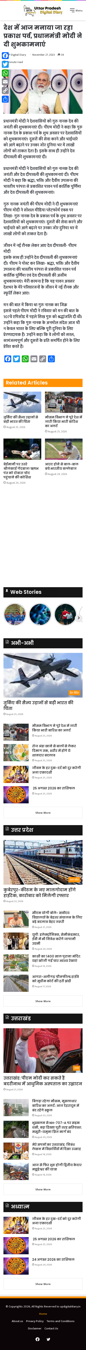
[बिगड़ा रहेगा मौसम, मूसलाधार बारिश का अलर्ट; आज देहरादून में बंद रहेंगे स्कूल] (16, 1107)
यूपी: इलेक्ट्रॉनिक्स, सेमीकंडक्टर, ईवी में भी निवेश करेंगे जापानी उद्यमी (56, 939)
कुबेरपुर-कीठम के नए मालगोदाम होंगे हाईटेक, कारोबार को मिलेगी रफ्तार (39, 892)
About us (17, 1321)
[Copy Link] (5, 90)
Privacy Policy (35, 1321)
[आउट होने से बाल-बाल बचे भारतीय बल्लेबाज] (64, 449)
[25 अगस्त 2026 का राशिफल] (16, 794)
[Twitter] (5, 64)
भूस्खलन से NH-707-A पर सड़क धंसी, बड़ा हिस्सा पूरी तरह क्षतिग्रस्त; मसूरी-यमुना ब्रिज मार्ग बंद (57, 1127)
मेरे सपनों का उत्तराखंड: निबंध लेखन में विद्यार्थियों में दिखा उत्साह (56, 1146)
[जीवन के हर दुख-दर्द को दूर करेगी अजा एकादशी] (16, 774)
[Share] (5, 99)
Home (43, 1313)
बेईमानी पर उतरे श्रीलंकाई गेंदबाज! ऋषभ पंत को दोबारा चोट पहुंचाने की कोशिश (21, 471)
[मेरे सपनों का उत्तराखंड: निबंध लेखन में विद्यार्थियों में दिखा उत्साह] (16, 1151)
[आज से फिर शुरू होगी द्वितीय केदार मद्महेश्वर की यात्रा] (16, 1171)
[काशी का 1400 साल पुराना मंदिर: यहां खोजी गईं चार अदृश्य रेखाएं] (16, 962)
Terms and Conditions (61, 1321)
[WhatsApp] (5, 73)
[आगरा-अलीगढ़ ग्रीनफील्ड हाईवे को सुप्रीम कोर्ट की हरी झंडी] (16, 983)
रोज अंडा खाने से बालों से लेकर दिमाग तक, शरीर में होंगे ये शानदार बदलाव (54, 750)
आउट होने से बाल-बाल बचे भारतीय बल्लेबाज (61, 466)
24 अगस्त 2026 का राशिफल (53, 1259)
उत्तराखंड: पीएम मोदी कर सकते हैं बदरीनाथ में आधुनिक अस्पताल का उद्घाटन (42, 1081)
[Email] (5, 81)
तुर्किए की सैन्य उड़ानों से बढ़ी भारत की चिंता (20, 419)
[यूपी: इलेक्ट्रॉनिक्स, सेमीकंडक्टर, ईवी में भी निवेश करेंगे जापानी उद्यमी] (16, 941)
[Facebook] (5, 55)
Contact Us (51, 1328)
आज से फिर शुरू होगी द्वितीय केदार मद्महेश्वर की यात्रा (57, 1167)
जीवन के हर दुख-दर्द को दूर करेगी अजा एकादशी (56, 770)
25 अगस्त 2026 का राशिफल (53, 788)
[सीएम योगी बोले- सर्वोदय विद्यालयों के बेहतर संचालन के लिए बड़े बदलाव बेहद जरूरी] (16, 919)
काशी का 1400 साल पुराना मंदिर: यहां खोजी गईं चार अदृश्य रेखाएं (56, 958)
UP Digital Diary (16, 54)
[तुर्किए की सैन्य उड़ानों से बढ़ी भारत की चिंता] (22, 402)
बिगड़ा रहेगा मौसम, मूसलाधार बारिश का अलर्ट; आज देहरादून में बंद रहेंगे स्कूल (55, 1105)
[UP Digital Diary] (43, 10)
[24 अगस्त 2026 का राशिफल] (16, 1266)
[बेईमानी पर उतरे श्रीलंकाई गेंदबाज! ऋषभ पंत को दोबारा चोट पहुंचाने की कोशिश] (22, 449)
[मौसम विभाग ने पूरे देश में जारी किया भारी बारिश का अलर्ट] (64, 402)
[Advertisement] (43, 537)
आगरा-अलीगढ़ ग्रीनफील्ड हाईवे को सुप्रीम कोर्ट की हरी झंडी (55, 979)
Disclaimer (35, 1328)
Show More (43, 812)
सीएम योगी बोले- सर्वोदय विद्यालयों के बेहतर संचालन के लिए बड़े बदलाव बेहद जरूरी (57, 917)
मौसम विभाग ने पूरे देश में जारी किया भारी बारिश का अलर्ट (63, 421)
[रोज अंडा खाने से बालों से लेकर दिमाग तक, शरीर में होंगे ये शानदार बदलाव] (16, 752)
